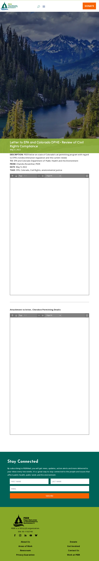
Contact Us (73, 550)
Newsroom (25, 550)
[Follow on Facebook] (15, 535)
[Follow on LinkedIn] (25, 535)
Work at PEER (73, 554)
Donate (89, 5)
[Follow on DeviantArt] (36, 535)
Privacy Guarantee (25, 554)
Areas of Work (25, 546)
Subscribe (49, 496)
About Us (25, 541)
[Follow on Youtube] (31, 535)
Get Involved (73, 546)
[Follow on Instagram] (20, 535)
